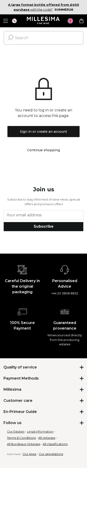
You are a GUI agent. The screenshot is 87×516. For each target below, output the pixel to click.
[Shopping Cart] (81, 21)
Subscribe (44, 226)
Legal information (40, 431)
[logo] (43, 20)
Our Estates (15, 431)
